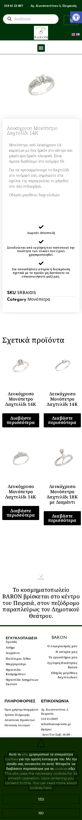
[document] (41, 410)
